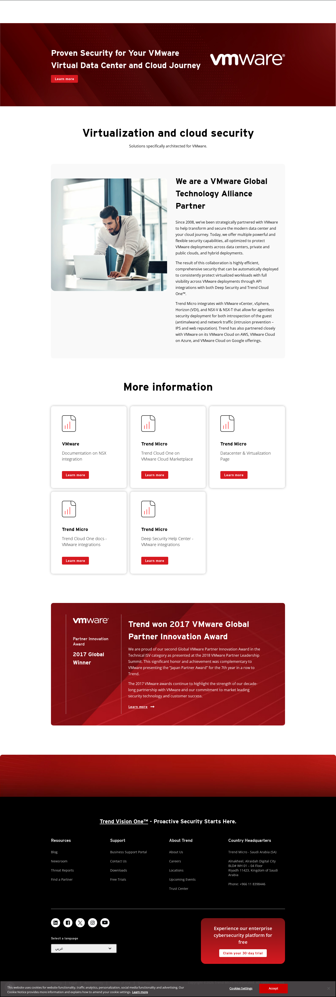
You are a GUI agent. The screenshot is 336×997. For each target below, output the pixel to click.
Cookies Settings (240, 988)
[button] (84, 948)
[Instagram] (92, 922)
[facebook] (67, 922)
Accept (273, 988)
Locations (176, 870)
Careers (175, 861)
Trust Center (178, 888)
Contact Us (118, 861)
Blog (54, 852)
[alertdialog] (168, 989)
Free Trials (118, 879)
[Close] (329, 988)
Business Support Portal (128, 852)
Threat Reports (62, 870)
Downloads (118, 870)
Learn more (62, 78)
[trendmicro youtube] (104, 922)
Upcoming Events (182, 879)
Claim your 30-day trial (241, 952)
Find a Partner (62, 879)
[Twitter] (80, 922)
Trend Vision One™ (124, 821)
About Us (176, 852)
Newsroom (59, 861)
